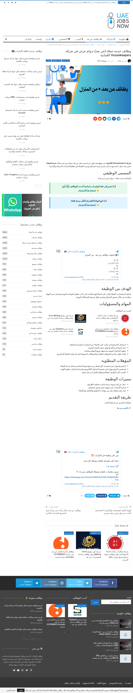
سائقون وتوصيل (36, 328)
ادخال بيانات (37, 339)
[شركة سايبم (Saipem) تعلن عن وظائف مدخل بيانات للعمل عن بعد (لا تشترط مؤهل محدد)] (80, 332)
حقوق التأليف (102, 683)
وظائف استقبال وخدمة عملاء (32, 243)
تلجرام (48, 39)
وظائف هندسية (37, 248)
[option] (22, 120)
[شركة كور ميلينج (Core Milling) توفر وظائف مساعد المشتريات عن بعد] (80, 318)
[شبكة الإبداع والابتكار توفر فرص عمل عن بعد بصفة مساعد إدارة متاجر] (55, 610)
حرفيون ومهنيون (36, 301)
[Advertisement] (88, 142)
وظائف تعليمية (37, 285)
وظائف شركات (37, 237)
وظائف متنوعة (37, 280)
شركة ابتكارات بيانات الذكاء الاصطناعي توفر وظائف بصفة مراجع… (107, 318)
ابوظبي (49, 60)
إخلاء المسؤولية (88, 683)
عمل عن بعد (65, 60)
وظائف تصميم (37, 317)
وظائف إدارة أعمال (35, 232)
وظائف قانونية (37, 307)
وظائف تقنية (37, 269)
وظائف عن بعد (93, 39)
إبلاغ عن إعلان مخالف (72, 683)
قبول (21, 690)
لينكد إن (28, 39)
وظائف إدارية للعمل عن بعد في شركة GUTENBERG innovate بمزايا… (106, 331)
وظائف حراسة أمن (35, 333)
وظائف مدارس (37, 344)
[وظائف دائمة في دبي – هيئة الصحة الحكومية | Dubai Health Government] (125, 635)
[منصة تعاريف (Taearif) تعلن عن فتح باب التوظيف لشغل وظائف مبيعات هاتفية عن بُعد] (77, 610)
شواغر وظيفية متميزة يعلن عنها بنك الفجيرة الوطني (23, 629)
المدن (78, 39)
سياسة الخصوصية (115, 683)
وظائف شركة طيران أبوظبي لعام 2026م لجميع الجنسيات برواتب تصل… (105, 645)
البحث (129, 597)
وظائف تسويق (37, 264)
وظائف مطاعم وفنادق (34, 323)
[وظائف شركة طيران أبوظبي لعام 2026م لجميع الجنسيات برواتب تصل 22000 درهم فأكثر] (125, 646)
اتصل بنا (128, 683)
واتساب (38, 39)
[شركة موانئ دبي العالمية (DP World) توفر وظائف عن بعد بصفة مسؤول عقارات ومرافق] (125, 658)
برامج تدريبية (37, 349)
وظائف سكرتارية (36, 312)
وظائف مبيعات (37, 259)
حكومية (122, 39)
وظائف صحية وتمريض (34, 291)
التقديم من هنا (122, 408)
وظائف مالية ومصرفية (34, 253)
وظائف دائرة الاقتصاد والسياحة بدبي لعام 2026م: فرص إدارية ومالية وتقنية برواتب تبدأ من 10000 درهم (80, 2)
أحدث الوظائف (56, 60)
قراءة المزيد (10, 690)
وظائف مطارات (36, 355)
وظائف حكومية (37, 275)
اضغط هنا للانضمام (87, 190)
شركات (109, 39)
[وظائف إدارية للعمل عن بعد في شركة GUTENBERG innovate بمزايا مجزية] (125, 332)
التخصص (63, 39)
